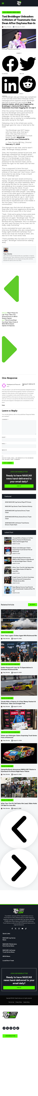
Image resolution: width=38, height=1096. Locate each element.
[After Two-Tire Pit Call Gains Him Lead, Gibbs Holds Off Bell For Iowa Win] (7, 570)
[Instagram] (19, 928)
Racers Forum (7, 1091)
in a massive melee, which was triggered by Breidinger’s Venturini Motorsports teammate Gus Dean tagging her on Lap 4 (19, 105)
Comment (5, 419)
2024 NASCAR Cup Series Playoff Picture (18, 502)
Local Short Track (8, 960)
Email (4, 443)
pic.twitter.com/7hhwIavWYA (17, 139)
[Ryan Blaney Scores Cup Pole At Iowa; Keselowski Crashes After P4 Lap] (7, 590)
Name (4, 437)
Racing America (7, 1074)
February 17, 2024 (13, 144)
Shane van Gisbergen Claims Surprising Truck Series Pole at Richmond (22, 549)
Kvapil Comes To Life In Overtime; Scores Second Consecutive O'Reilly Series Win (23, 579)
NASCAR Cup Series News (7, 632)
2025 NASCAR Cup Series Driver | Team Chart (17, 511)
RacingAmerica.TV (8, 1078)
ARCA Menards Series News (11, 12)
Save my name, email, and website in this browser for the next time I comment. (18, 458)
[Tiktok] (25, 928)
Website (4, 450)
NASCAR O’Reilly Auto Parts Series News (10, 945)
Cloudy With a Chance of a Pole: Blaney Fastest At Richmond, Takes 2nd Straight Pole (22, 539)
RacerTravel (6, 1087)
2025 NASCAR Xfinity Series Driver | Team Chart (18, 517)
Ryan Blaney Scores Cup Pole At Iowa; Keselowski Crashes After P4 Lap (23, 589)
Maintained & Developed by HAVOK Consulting (19, 1000)
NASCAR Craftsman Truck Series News (11, 664)
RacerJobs (6, 1082)
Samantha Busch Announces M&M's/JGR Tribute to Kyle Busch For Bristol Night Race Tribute (23, 559)
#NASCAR (21, 137)
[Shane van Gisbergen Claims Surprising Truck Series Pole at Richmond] (7, 550)
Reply (3, 405)
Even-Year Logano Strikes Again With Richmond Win (19, 635)
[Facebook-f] (12, 928)
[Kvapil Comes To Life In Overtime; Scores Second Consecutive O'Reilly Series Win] (7, 580)
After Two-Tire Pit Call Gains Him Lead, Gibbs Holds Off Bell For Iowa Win (23, 569)
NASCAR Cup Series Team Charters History (18, 506)
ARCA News (6, 956)
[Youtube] (22, 928)
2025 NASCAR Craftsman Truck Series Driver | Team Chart (17, 524)
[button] (3, 3)
